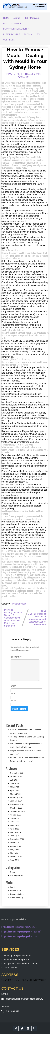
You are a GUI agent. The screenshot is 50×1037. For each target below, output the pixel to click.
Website (15, 700)
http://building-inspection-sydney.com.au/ (19, 926)
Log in (13, 887)
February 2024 (16, 797)
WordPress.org (16, 898)
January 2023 (16, 836)
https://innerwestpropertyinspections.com (19, 936)
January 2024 (16, 801)
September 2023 (17, 811)
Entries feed (15, 891)
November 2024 (17, 773)
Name (13, 686)
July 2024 (14, 780)
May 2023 (14, 825)
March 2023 (15, 832)
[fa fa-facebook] (16, 1028)
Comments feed (17, 894)
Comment (16, 657)
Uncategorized (19, 604)
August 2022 (15, 846)
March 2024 (15, 794)
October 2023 (16, 808)
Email (14, 693)
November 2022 (17, 839)
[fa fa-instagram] (28, 1028)
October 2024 (16, 776)
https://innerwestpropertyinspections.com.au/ (21, 931)
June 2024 (14, 783)
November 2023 (17, 804)
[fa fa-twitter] (22, 1028)
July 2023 (14, 818)
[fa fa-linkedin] (34, 1028)
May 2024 (14, 787)
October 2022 (16, 843)
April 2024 (14, 790)
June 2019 (14, 860)
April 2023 (14, 829)
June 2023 (14, 822)
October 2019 (16, 857)
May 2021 (14, 850)
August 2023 (15, 815)
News (12, 872)
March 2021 (15, 853)
